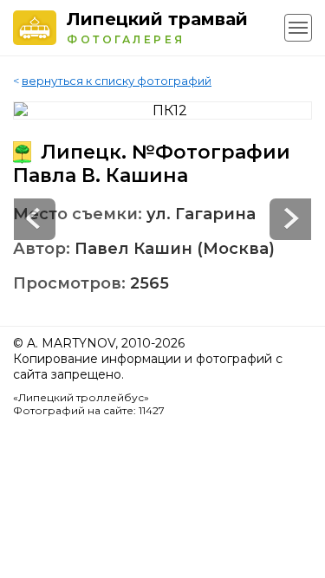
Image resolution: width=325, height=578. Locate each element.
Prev (290, 219)
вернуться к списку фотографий (116, 81)
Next (34, 219)
